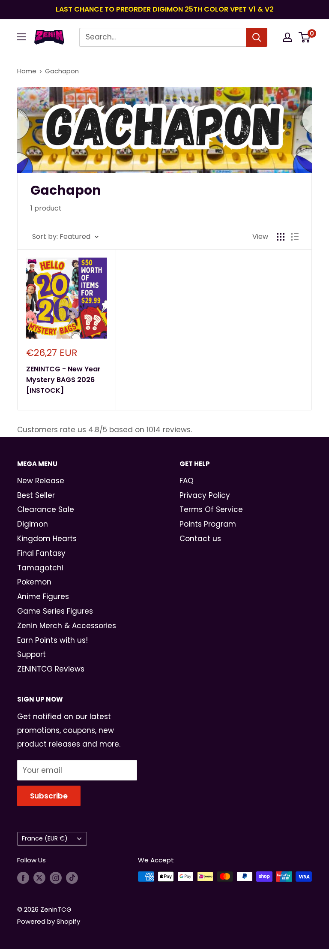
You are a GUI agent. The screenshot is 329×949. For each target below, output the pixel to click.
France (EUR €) (45, 838)
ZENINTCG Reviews (50, 669)
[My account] (287, 37)
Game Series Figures (55, 611)
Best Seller (36, 495)
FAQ (186, 481)
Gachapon (62, 70)
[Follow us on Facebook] (23, 877)
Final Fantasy (41, 553)
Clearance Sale (45, 509)
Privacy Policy (204, 495)
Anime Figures (43, 596)
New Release (40, 481)
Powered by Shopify (48, 921)
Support (31, 654)
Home (26, 70)
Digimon (32, 524)
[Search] (256, 37)
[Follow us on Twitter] (39, 877)
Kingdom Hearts (47, 538)
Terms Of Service (211, 509)
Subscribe (49, 796)
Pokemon (34, 582)
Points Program (207, 524)
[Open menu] (21, 36)
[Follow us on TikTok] (72, 877)
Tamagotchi (40, 568)
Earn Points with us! (52, 640)
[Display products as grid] (280, 237)
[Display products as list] (295, 237)
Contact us (200, 538)
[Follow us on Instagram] (56, 877)
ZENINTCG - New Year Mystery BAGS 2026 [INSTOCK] (63, 379)
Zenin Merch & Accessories (66, 626)
